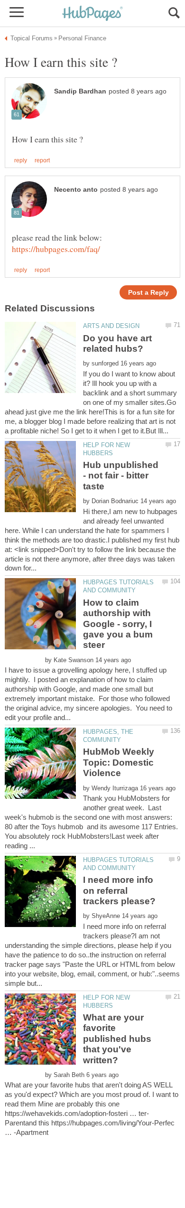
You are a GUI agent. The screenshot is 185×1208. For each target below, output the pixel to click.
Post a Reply (148, 292)
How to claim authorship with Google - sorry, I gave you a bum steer (118, 624)
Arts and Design (111, 325)
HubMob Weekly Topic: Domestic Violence (118, 762)
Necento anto (76, 189)
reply (20, 160)
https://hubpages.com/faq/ (56, 248)
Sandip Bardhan (80, 91)
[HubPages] (92, 14)
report (42, 160)
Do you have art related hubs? (117, 343)
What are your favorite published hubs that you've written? (117, 1038)
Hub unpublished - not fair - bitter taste (120, 475)
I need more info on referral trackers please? (119, 890)
